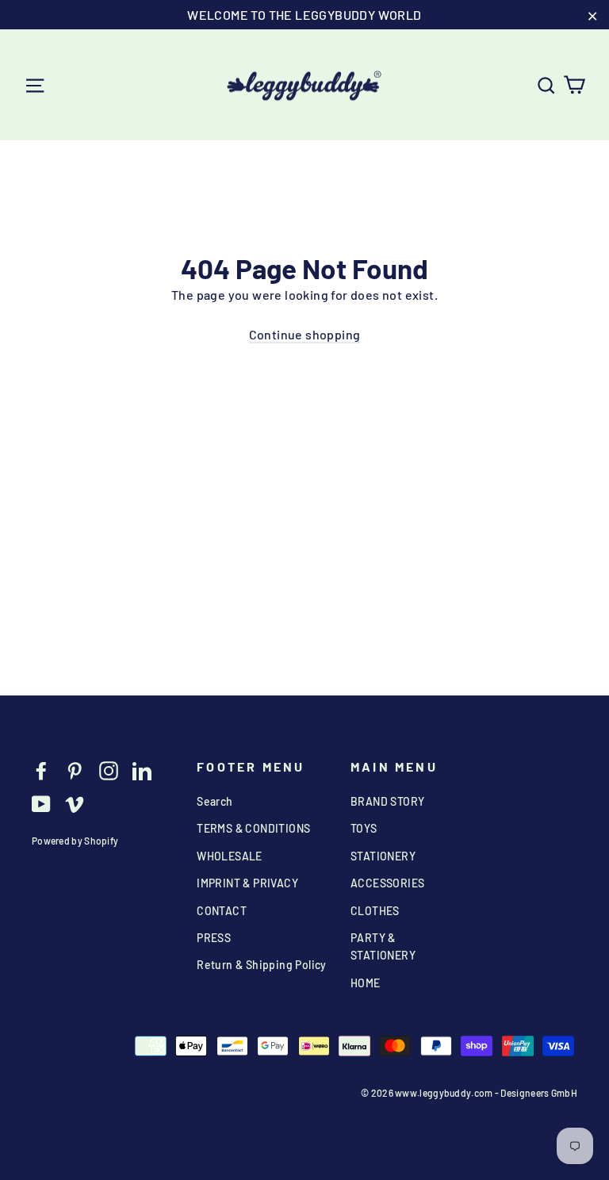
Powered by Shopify (75, 840)
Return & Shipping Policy (262, 964)
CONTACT (222, 911)
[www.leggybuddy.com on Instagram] (108, 769)
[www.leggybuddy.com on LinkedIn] (141, 769)
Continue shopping (305, 334)
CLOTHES (375, 911)
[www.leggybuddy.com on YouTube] (41, 803)
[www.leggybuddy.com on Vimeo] (74, 803)
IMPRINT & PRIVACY (247, 883)
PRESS (214, 937)
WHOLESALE (229, 856)
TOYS (363, 828)
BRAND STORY (387, 801)
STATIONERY (383, 856)
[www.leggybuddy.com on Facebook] (41, 769)
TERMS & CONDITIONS (253, 828)
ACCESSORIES (387, 883)
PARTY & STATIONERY (383, 946)
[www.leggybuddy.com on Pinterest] (74, 769)
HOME (365, 983)
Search (214, 801)
